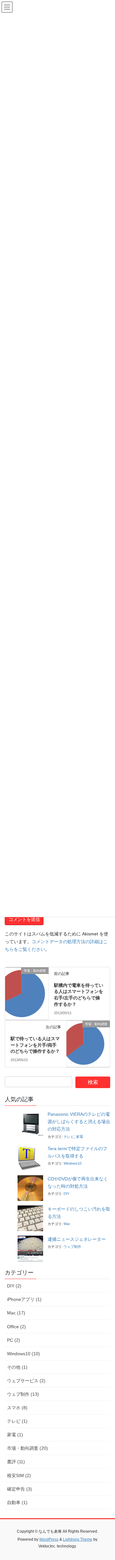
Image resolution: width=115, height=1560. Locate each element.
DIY (66, 1193)
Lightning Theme (77, 1539)
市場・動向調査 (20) (27, 1448)
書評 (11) (16, 1461)
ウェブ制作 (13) (23, 1394)
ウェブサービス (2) (26, 1380)
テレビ (69, 1137)
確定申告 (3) (19, 1489)
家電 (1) (15, 1434)
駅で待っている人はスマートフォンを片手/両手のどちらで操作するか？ (35, 1045)
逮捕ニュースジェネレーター (77, 1239)
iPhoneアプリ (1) (24, 1299)
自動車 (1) (17, 1502)
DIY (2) (14, 1285)
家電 (79, 1137)
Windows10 (72, 1163)
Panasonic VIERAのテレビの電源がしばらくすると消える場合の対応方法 (79, 1122)
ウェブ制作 (72, 1247)
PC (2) (13, 1340)
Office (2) (16, 1326)
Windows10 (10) (23, 1353)
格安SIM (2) (19, 1475)
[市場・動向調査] (27, 979)
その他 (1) (17, 1367)
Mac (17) (16, 1312)
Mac (67, 1224)
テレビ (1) (17, 1421)
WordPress (48, 1539)
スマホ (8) (17, 1407)
